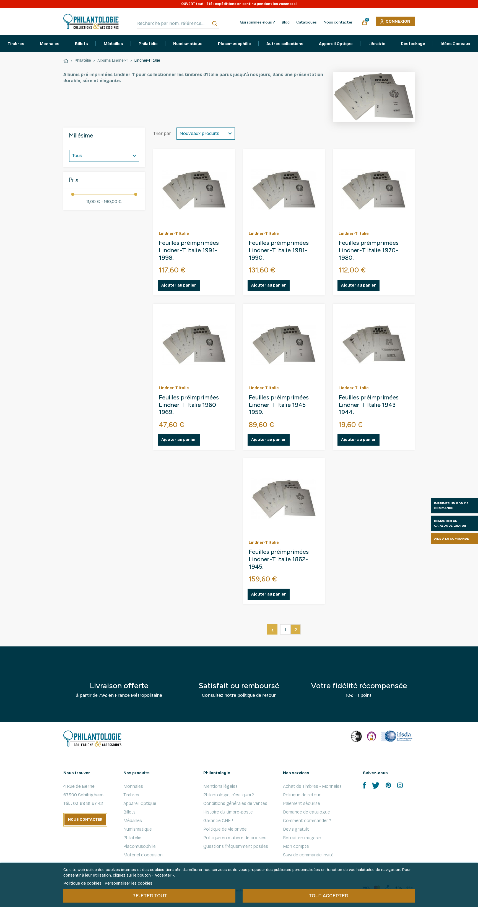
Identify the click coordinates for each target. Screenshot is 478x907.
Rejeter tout (149, 896)
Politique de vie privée (225, 829)
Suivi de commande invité (308, 854)
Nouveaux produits (199, 133)
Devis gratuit (296, 829)
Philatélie (132, 837)
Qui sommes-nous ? (257, 22)
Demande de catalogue (306, 812)
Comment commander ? (307, 820)
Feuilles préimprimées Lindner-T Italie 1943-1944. (369, 405)
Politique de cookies (82, 883)
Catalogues (306, 22)
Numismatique (137, 829)
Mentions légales (220, 786)
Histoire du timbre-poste (228, 812)
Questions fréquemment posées (235, 846)
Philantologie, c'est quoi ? (228, 794)
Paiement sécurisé (301, 803)
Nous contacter (337, 22)
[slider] (72, 194)
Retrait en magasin (302, 837)
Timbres (131, 794)
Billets (129, 812)
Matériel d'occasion (143, 854)
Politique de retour (302, 794)
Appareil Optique (139, 803)
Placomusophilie (139, 846)
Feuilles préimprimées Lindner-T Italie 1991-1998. (189, 250)
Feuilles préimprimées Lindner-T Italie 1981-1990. (279, 250)
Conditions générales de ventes (235, 803)
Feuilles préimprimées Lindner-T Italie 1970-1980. (369, 250)
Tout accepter (328, 896)
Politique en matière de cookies (234, 837)
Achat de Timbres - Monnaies (312, 786)
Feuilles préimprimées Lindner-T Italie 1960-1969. (189, 405)
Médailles (132, 820)
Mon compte (296, 846)
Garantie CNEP (218, 820)
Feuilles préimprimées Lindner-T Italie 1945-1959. (279, 405)
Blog (286, 22)
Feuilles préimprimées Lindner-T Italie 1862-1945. (279, 559)
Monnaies (133, 786)
